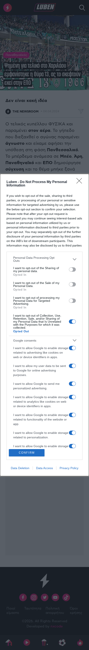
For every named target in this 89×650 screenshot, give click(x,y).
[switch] (72, 269)
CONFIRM (27, 452)
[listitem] (44, 259)
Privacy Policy (69, 468)
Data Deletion (20, 468)
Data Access (44, 468)
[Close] (80, 182)
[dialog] (44, 325)
